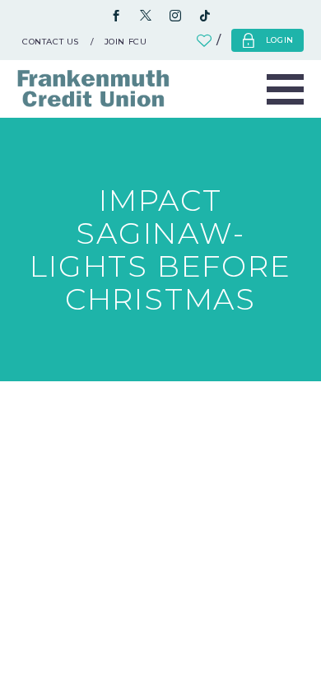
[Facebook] (116, 16)
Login (280, 40)
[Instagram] (175, 16)
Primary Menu (285, 88)
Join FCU (126, 41)
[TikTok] (205, 16)
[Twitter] (145, 16)
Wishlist (212, 40)
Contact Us (50, 41)
